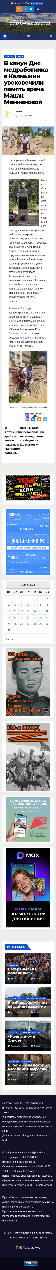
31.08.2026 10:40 (19, 979)
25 (15, 624)
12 (21, 611)
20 (28, 617)
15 (40, 611)
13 (28, 611)
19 (21, 617)
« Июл (9, 639)
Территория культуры (30, 1032)
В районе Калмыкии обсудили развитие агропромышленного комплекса (27, 1008)
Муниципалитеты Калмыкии (21, 999)
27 (28, 624)
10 (8, 611)
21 (34, 617)
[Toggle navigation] (28, 36)
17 (8, 617)
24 (8, 624)
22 (40, 617)
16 (47, 611)
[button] (51, 36)
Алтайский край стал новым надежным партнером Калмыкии (12, 442)
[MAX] (27, 419)
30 (47, 624)
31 (8, 630)
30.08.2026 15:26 (19, 1075)
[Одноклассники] (39, 419)
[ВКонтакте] (33, 419)
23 (47, 617)
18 (15, 617)
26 (21, 624)
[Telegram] (45, 419)
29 (40, 624)
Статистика (14, 1061)
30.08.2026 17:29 (19, 1012)
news (19, 111)
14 (34, 611)
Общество (9, 56)
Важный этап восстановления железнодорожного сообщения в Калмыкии (33, 436)
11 (15, 611)
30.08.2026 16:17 (19, 1046)
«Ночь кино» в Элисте (21, 1038)
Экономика (26, 1061)
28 (34, 624)
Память (20, 56)
